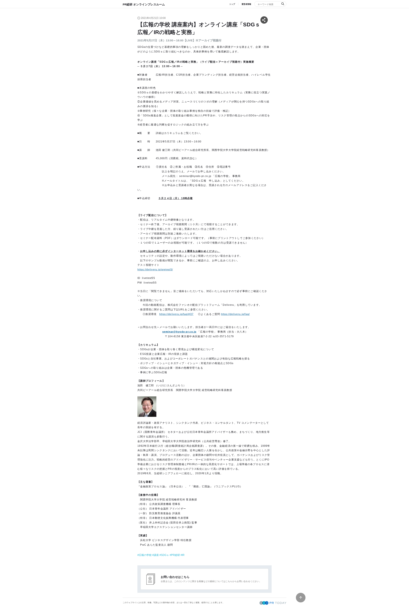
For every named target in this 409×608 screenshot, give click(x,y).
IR (183, 555)
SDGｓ (165, 555)
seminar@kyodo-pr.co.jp (179, 331)
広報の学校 (145, 555)
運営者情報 (246, 4)
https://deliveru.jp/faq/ (235, 314)
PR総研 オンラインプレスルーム (144, 4)
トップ (232, 4)
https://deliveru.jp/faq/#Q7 (176, 314)
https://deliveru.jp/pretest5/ (155, 269)
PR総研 (175, 555)
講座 (156, 555)
